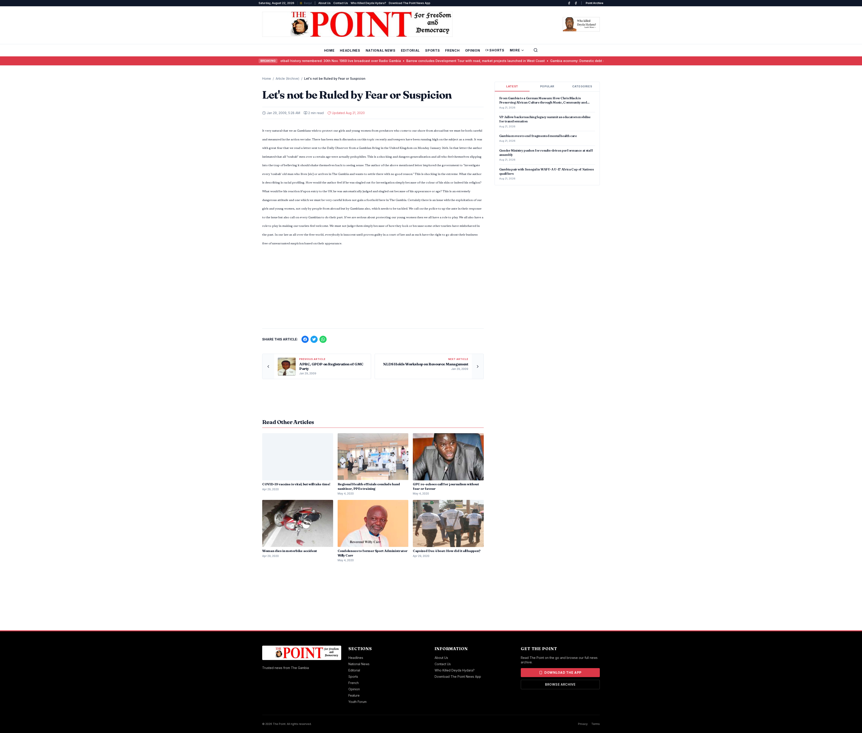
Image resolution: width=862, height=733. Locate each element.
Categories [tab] (582, 86)
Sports (432, 50)
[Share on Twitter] (314, 339)
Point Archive (594, 3)
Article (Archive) (287, 78)
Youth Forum (357, 702)
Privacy (583, 724)
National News (381, 50)
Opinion (472, 50)
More (515, 50)
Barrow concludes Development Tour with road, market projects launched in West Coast (451, 61)
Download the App (563, 672)
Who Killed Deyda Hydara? (368, 3)
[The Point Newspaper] (575, 3)
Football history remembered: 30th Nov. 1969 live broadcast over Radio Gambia (314, 61)
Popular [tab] (547, 86)
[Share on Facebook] (305, 339)
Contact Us (340, 3)
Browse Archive (560, 684)
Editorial (410, 50)
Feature (354, 695)
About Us (324, 3)
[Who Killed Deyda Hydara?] (581, 24)
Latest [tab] (512, 86)
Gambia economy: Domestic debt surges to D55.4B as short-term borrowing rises (589, 61)
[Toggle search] (535, 50)
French (452, 50)
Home (329, 50)
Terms (595, 724)
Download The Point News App (409, 3)
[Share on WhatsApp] (323, 339)
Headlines (350, 50)
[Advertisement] (373, 289)
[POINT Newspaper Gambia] (569, 3)
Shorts (496, 50)
